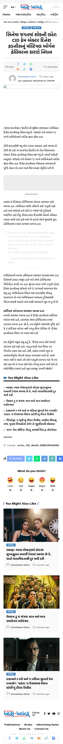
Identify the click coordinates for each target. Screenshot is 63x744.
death (34, 445)
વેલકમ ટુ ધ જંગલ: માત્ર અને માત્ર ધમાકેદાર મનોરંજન (27, 403)
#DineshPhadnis (37, 232)
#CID (33, 240)
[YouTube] (53, 713)
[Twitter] (49, 713)
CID (28, 445)
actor (21, 445)
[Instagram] (58, 713)
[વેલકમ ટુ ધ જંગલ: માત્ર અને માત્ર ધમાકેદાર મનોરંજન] (31, 592)
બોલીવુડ (26, 27)
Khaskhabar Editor (27, 76)
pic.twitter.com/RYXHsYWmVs (28, 252)
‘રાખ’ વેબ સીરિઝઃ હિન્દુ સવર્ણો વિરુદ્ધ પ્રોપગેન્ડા (31, 430)
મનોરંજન (36, 27)
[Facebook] (45, 713)
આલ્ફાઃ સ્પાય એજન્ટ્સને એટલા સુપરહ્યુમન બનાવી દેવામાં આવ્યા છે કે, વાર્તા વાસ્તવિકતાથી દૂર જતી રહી (30, 391)
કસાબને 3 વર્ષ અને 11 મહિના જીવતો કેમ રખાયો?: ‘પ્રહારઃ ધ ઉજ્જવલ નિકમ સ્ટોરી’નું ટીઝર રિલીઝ (31, 412)
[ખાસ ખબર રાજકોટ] (31, 7)
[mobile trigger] (6, 7)
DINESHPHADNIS (49, 445)
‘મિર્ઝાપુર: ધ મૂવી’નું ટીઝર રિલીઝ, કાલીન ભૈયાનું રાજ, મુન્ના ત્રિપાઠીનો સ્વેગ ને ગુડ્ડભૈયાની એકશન (30, 422)
